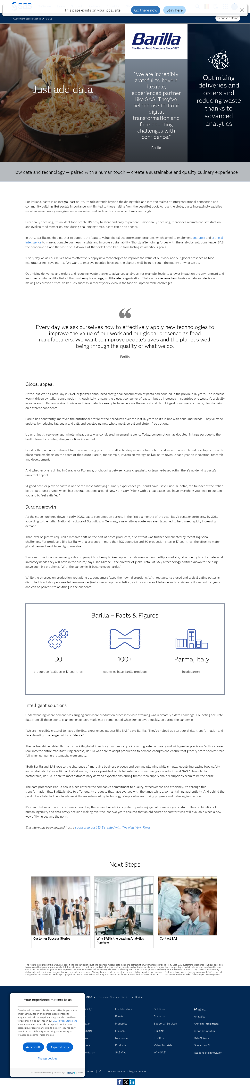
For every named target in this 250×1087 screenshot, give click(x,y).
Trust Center (86, 1071)
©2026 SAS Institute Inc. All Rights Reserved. (123, 1071)
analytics (199, 238)
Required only (59, 1047)
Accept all (33, 1047)
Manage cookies (47, 1058)
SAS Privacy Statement (65, 1020)
